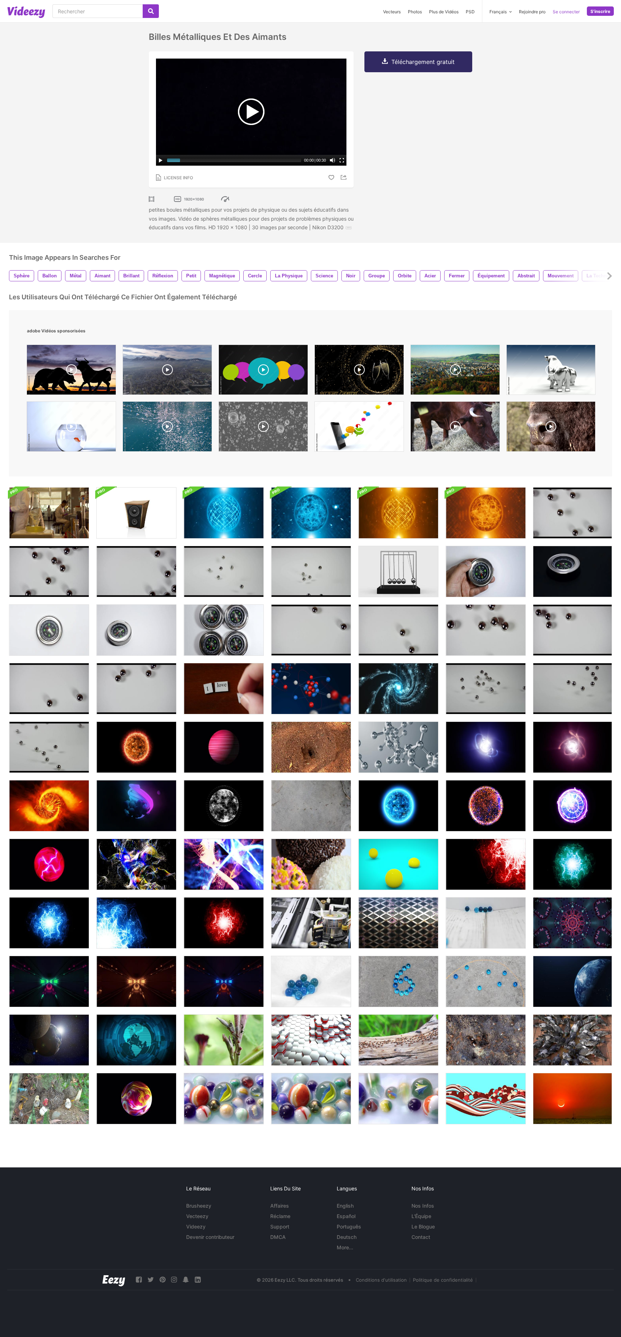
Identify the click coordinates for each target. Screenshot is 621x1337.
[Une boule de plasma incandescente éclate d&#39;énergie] (572, 864)
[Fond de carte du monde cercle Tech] (136, 1040)
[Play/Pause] (161, 160)
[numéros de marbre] (398, 981)
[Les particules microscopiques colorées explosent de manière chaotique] (224, 864)
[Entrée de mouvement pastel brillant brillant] (572, 923)
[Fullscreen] (342, 160)
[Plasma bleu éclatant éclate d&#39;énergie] (136, 923)
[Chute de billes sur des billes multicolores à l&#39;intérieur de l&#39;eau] (398, 1098)
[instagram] (174, 1279)
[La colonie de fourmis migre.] (398, 1040)
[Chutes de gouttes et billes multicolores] (311, 1098)
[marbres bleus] (311, 981)
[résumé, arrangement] (311, 571)
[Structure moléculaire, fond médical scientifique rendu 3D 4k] (398, 747)
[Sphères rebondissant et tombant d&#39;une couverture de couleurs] (486, 1098)
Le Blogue (423, 1226)
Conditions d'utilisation (381, 1280)
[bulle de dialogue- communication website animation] (263, 371)
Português (349, 1226)
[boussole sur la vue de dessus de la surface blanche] (49, 630)
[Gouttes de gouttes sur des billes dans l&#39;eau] (224, 1098)
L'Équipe (421, 1216)
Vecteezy (197, 1216)
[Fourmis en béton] (311, 805)
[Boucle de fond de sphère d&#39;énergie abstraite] (224, 513)
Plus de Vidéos (444, 11)
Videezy (196, 1226)
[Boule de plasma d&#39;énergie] (572, 805)
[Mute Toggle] (332, 160)
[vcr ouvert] (311, 923)
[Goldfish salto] (71, 428)
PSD (470, 11)
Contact (420, 1237)
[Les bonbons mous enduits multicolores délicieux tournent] (311, 864)
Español (346, 1216)
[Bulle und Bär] (551, 371)
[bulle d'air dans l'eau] (167, 428)
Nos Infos (422, 1206)
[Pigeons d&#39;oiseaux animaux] (572, 1040)
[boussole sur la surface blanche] (136, 630)
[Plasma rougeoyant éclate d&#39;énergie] (486, 864)
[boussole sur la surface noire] (572, 571)
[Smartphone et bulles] (359, 428)
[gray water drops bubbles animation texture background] (263, 428)
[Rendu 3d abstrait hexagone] (311, 1040)
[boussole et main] (486, 571)
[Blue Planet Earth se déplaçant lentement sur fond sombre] (572, 981)
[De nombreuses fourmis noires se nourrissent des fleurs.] (224, 1040)
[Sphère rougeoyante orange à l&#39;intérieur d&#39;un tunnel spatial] (224, 981)
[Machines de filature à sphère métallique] (398, 923)
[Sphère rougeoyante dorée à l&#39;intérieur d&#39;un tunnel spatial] (136, 981)
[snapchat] (186, 1279)
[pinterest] (162, 1279)
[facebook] (139, 1279)
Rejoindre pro (532, 11)
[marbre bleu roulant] (486, 923)
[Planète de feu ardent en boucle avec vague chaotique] (49, 805)
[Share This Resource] (345, 177)
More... (345, 1247)
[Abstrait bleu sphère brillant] (398, 805)
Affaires (279, 1206)
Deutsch (346, 1237)
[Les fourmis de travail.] (311, 747)
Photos (415, 11)
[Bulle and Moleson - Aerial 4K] (167, 371)
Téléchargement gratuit (423, 61)
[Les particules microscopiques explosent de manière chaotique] (136, 864)
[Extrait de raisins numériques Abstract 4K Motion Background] (136, 805)
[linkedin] (198, 1279)
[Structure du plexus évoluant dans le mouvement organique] (224, 805)
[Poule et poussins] (49, 1098)
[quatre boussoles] (224, 630)
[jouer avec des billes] (486, 981)
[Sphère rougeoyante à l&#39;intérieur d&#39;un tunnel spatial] (49, 981)
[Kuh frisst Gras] (455, 428)
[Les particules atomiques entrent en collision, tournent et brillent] (486, 747)
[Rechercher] (151, 11)
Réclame (280, 1216)
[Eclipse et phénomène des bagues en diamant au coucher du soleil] (572, 1098)
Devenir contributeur (210, 1237)
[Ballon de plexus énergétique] (486, 805)
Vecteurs (392, 11)
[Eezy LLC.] (113, 1279)
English (345, 1206)
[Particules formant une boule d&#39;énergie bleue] (398, 688)
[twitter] (150, 1279)
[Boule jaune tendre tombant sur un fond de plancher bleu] (398, 864)
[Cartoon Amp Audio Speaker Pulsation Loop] (136, 513)
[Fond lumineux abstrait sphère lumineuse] (311, 513)
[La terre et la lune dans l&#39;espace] (49, 1040)
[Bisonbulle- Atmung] (551, 428)
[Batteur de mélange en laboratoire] (49, 513)
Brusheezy (198, 1206)
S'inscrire (600, 11)
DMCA (278, 1237)
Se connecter (566, 11)
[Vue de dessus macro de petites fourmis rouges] (486, 1040)
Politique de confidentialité (443, 1280)
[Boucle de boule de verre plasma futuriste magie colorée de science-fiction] (136, 1098)
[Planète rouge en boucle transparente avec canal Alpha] (224, 747)
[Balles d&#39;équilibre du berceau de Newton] (398, 571)
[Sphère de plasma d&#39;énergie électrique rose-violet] (49, 864)
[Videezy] (26, 12)
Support (279, 1226)
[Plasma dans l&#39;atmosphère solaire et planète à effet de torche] (136, 747)
